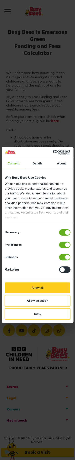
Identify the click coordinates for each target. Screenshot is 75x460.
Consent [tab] (14, 163)
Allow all (38, 287)
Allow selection (37, 300)
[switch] (64, 245)
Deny (37, 314)
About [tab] (61, 163)
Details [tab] (37, 163)
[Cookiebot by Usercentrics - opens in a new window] (53, 152)
